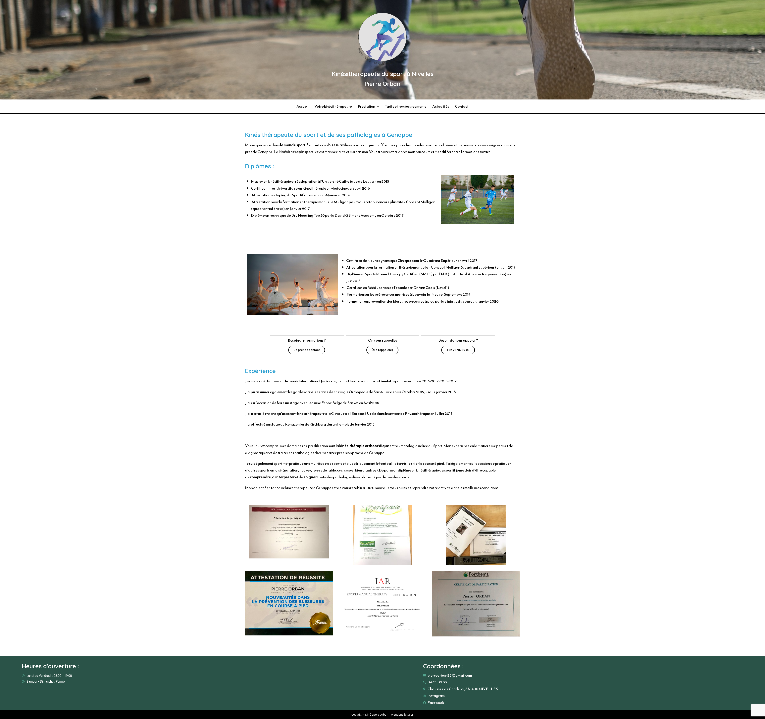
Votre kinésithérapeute (333, 106)
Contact (462, 106)
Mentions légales (402, 714)
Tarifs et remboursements (405, 106)
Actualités (440, 106)
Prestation (366, 106)
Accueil (302, 106)
